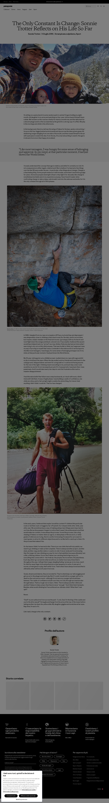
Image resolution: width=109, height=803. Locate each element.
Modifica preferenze (21, 799)
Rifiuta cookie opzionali (28, 796)
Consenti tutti (11, 796)
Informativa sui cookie (29, 790)
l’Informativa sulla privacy (10, 791)
